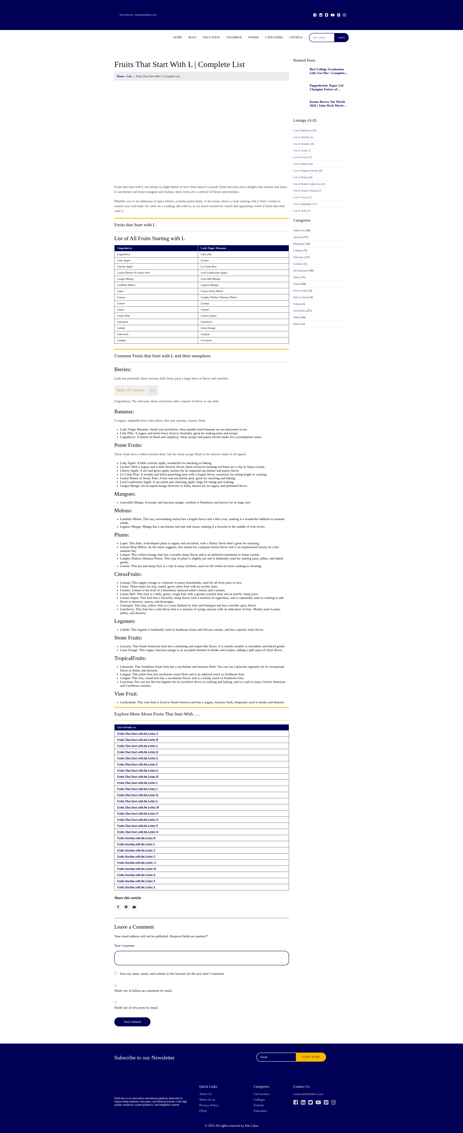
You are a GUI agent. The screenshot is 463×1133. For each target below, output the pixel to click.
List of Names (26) (303, 164)
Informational (300, 270)
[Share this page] (134, 907)
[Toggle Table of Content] (150, 390)
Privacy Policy (208, 1105)
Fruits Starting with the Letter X (136, 874)
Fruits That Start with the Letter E (137, 758)
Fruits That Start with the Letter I (137, 782)
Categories (274, 37)
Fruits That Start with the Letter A (137, 733)
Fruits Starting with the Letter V (136, 862)
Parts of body (300, 290)
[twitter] (326, 15)
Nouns (296, 284)
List (129, 76)
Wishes (296, 317)
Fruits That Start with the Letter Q (137, 831)
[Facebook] (315, 15)
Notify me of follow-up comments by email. (143, 990)
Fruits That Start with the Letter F (137, 764)
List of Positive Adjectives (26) (309, 184)
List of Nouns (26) (303, 177)
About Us (205, 1094)
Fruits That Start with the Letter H (137, 776)
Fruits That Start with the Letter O (137, 819)
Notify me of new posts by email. (136, 1007)
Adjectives (298, 230)
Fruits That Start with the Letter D (137, 751)
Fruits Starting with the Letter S (136, 844)
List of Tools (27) (302, 197)
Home (177, 37)
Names (296, 277)
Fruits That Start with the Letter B (137, 739)
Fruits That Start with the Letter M (138, 807)
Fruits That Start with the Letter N (137, 813)
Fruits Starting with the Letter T (136, 850)
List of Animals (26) (303, 144)
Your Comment (124, 945)
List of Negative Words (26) (307, 170)
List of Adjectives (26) (305, 130)
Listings (296, 37)
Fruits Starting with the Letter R (136, 837)
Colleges (297, 250)
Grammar (234, 37)
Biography (298, 244)
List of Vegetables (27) (305, 204)
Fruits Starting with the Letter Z (136, 887)
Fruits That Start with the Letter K (137, 794)
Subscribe (311, 1057)
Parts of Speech (301, 297)
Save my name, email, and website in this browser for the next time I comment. (172, 973)
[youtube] (332, 15)
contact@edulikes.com (145, 14)
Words (253, 37)
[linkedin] (320, 15)
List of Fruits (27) (302, 157)
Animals (297, 237)
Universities (299, 310)
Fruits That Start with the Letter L (137, 801)
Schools (297, 304)
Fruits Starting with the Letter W (136, 868)
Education (211, 37)
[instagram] (344, 15)
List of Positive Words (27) (307, 190)
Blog (192, 37)
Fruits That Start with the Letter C (137, 745)
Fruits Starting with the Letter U (136, 856)
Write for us (207, 1099)
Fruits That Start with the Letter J (137, 788)
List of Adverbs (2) (303, 137)
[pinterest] (338, 15)
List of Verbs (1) (301, 210)
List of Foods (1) (302, 150)
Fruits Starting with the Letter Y (136, 880)
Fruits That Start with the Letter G (137, 770)
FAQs (203, 1111)
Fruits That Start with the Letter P (137, 825)
